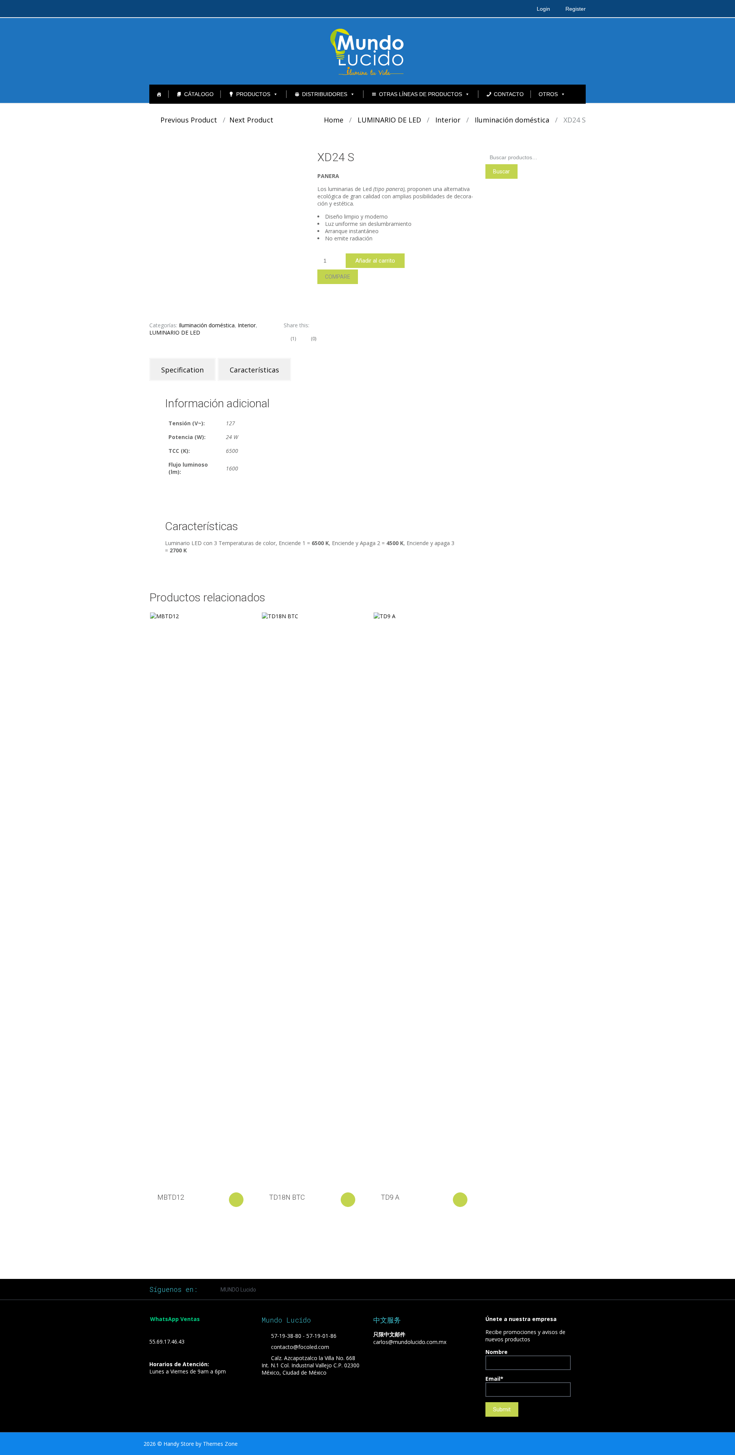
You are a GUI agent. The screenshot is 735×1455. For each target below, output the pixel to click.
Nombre (496, 1351)
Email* (494, 1378)
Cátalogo (199, 94)
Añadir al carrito (375, 260)
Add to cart (236, 1199)
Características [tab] (254, 369)
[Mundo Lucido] (367, 51)
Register (575, 9)
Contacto (509, 94)
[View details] (199, 899)
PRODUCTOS (253, 94)
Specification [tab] (182, 369)
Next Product (254, 119)
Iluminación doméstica (512, 119)
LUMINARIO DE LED (389, 119)
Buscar (501, 171)
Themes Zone (220, 1443)
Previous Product (186, 119)
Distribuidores (324, 94)
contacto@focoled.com (300, 1346)
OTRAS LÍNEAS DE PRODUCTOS (420, 94)
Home (333, 119)
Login (543, 9)
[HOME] (158, 94)
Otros (548, 94)
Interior (448, 119)
